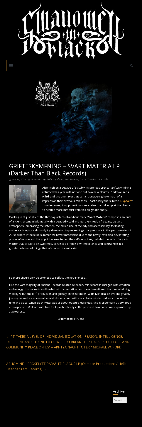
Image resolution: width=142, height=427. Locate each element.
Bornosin (36, 179)
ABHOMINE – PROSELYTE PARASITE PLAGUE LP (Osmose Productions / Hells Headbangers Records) (66, 366)
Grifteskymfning (55, 179)
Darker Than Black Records (94, 179)
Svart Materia (71, 179)
